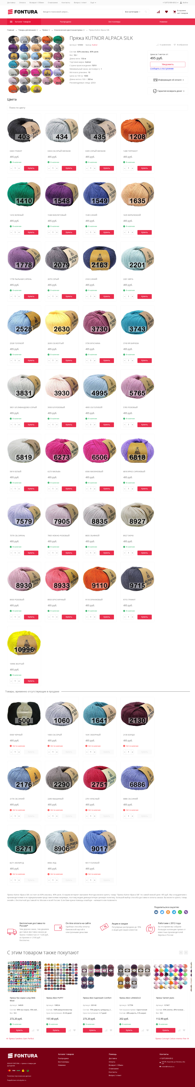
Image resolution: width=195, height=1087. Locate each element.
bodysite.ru (22, 1080)
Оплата (22, 2)
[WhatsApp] (180, 912)
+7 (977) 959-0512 (166, 1058)
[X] (162, 912)
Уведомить (168, 64)
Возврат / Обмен (37, 2)
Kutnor (95, 45)
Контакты (66, 2)
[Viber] (186, 912)
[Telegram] (174, 912)
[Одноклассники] (168, 912)
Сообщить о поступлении (162, 68)
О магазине (53, 2)
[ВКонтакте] (156, 912)
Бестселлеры (114, 21)
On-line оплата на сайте (78, 923)
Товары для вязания (27, 30)
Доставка (11, 2)
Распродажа (65, 21)
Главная (10, 30)
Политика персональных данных (19, 1076)
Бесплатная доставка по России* (32, 924)
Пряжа (45, 30)
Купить (31, 168)
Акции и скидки (120, 923)
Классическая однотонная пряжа (68, 30)
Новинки (163, 21)
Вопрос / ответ (80, 2)
